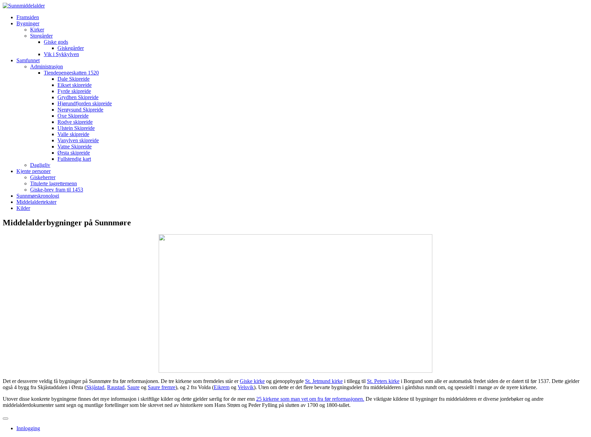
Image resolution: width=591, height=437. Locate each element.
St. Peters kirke (383, 381)
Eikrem (221, 387)
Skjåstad (95, 387)
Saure (133, 387)
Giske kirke (252, 381)
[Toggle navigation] (5, 419)
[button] (27, 23)
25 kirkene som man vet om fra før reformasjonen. (310, 399)
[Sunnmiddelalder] (24, 6)
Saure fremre (161, 387)
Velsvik (246, 387)
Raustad (115, 387)
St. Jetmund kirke (324, 381)
